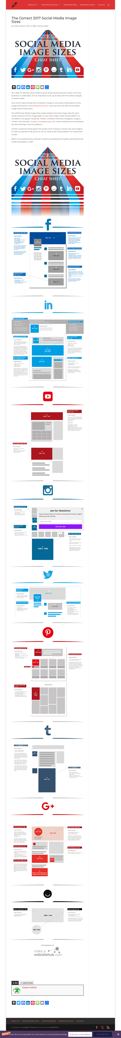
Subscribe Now (60, 526)
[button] (60, 510)
